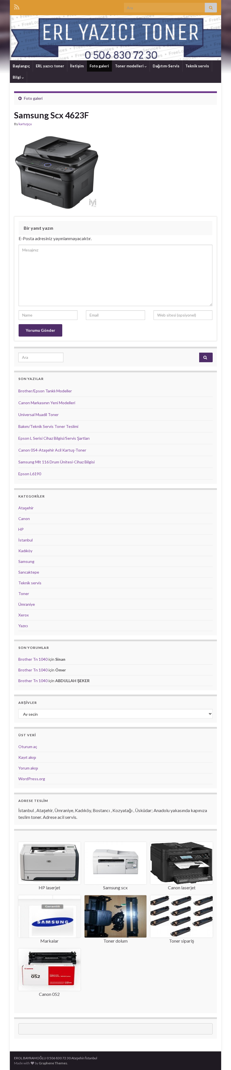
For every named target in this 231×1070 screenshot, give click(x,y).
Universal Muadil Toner (38, 414)
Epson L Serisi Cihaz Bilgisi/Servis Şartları (54, 438)
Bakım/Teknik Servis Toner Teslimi (48, 426)
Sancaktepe (28, 572)
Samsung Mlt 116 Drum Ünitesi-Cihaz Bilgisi (56, 461)
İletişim (77, 66)
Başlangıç (21, 66)
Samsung (26, 561)
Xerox (23, 615)
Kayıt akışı (27, 757)
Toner (23, 593)
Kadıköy (25, 550)
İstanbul (25, 540)
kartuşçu (25, 124)
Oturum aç (27, 746)
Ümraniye (26, 604)
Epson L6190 (29, 473)
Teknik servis (197, 66)
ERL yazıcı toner (50, 66)
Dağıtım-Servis (166, 66)
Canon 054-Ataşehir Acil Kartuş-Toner (52, 450)
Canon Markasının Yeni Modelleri (46, 402)
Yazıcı (23, 625)
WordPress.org (31, 778)
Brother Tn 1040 (33, 659)
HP (21, 529)
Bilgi (17, 77)
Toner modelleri (130, 66)
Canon (24, 518)
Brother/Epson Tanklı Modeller (45, 390)
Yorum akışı (28, 768)
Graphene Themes (53, 1063)
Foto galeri (99, 66)
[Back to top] (218, 1057)
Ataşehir (26, 507)
